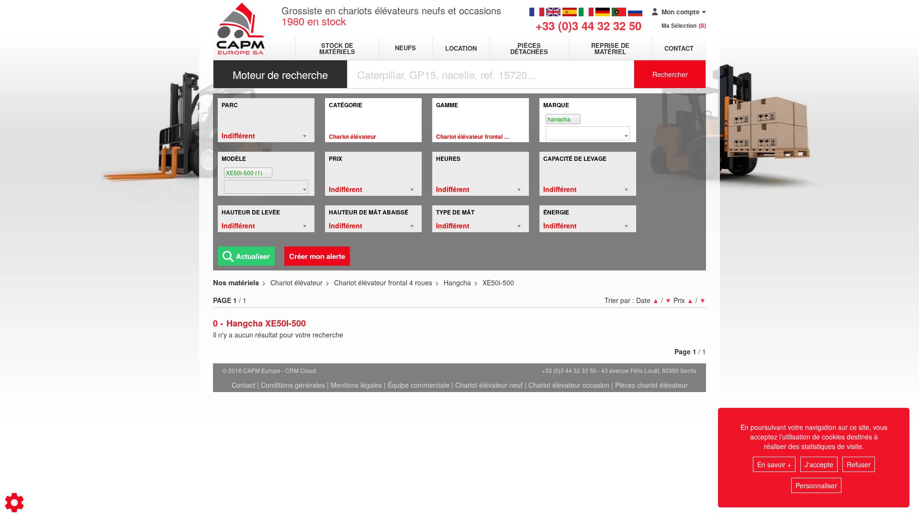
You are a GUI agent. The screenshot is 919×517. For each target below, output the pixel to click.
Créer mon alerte (317, 256)
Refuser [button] (859, 464)
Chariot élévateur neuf (489, 385)
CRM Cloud (300, 370)
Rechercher (670, 74)
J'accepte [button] (819, 464)
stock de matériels (337, 48)
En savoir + (774, 464)
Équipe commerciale (418, 385)
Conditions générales (293, 385)
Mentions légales (356, 385)
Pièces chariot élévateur (651, 385)
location (461, 48)
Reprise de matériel (610, 48)
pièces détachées (529, 48)
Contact (679, 48)
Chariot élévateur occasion (568, 385)
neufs (405, 48)
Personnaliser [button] (816, 485)
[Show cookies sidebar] (14, 502)
